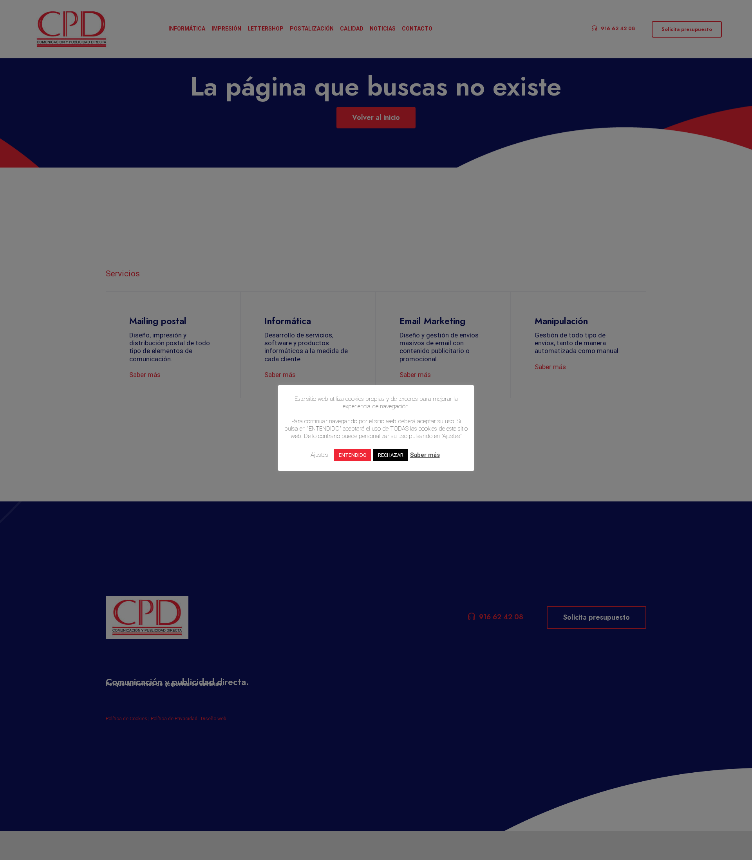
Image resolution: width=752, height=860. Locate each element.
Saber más (425, 454)
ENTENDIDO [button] (353, 455)
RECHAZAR (390, 455)
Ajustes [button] (319, 454)
